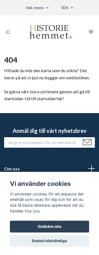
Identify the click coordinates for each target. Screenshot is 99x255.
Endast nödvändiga (49, 241)
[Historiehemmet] (50, 32)
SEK (65, 7)
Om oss (12, 168)
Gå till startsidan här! (44, 98)
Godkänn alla (49, 226)
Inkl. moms (35, 7)
